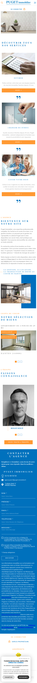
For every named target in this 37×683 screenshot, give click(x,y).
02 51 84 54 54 (11, 476)
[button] (16, 362)
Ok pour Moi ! (23, 677)
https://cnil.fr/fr (6, 597)
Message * (6, 527)
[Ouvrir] (2, 3)
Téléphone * (7, 519)
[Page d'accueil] (18, 3)
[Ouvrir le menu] (35, 3)
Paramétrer (8, 677)
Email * (5, 510)
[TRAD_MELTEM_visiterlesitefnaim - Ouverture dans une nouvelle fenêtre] (18, 655)
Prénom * (6, 502)
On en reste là (23, 658)
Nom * (4, 493)
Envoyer (9, 558)
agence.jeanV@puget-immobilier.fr (15, 480)
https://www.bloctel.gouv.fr (11, 614)
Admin (31, 677)
